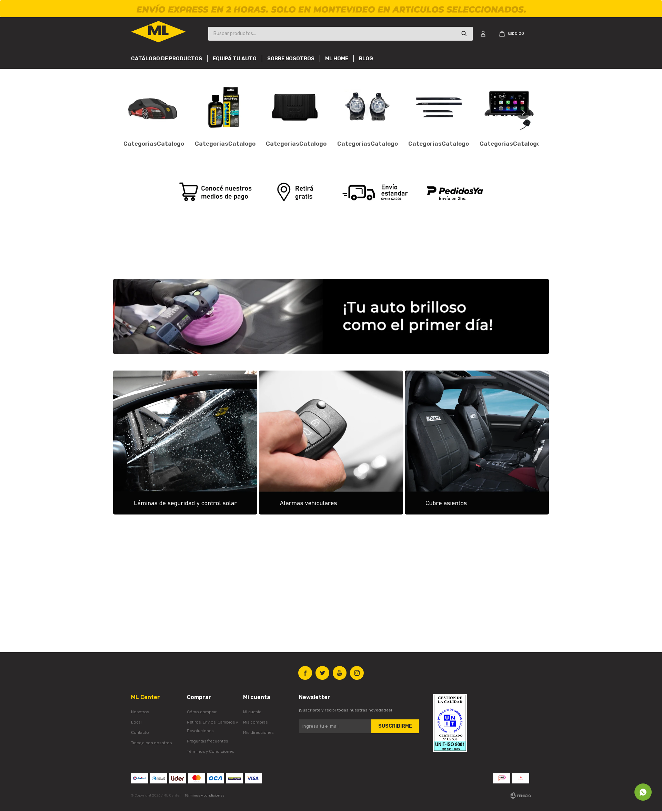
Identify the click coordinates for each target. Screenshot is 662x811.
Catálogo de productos (166, 58)
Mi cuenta (252, 711)
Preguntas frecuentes (207, 741)
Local (136, 722)
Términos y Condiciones (210, 751)
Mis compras (255, 722)
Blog (366, 58)
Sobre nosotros (290, 58)
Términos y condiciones (204, 795)
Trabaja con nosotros (151, 742)
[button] (525, 112)
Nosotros (140, 711)
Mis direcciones (258, 732)
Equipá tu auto (235, 58)
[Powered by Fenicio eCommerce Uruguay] (520, 795)
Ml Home (336, 58)
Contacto (140, 732)
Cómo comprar (202, 711)
